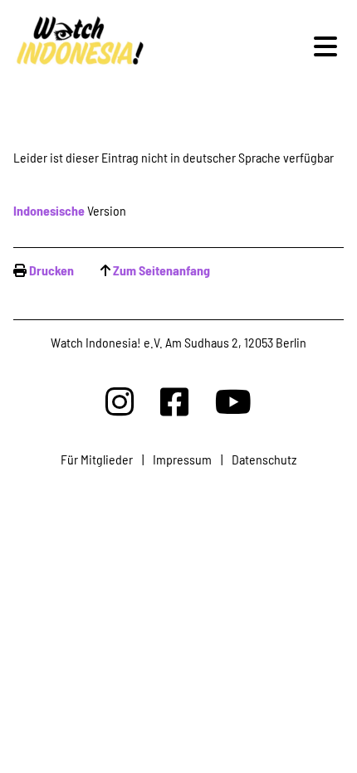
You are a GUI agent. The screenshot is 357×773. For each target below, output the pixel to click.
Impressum (182, 459)
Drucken (51, 270)
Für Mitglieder (97, 459)
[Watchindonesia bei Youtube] (233, 401)
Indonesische (49, 210)
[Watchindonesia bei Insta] (119, 401)
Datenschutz (264, 459)
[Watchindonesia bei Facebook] (174, 401)
